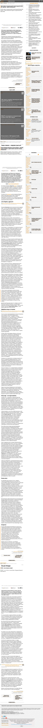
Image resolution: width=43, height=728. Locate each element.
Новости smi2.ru (3, 562)
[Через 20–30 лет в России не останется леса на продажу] (28, 197)
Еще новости (34, 47)
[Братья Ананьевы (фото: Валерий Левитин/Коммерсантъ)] (12, 203)
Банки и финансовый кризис (13, 183)
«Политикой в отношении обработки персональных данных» (21, 724)
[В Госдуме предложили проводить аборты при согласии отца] (28, 90)
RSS (2, 716)
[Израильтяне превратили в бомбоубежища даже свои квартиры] (28, 141)
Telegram (3, 716)
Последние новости (34, 3)
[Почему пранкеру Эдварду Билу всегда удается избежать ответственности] (28, 179)
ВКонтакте (4, 716)
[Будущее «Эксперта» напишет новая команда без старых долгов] (28, 132)
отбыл (15, 185)
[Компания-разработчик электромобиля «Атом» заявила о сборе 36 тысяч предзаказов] (28, 123)
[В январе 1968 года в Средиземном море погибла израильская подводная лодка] (28, 71)
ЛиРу (5, 716)
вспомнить (9, 194)
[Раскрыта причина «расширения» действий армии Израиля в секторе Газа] (28, 111)
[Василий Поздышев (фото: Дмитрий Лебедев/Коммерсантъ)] (12, 311)
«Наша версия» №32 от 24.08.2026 (18, 551)
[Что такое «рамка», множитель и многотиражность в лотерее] (28, 172)
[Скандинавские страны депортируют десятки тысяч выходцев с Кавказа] (28, 188)
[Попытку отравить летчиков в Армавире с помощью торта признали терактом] (28, 81)
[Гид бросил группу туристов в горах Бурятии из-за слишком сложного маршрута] (28, 220)
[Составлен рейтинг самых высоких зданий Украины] (28, 229)
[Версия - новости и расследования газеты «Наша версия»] (3, 1)
